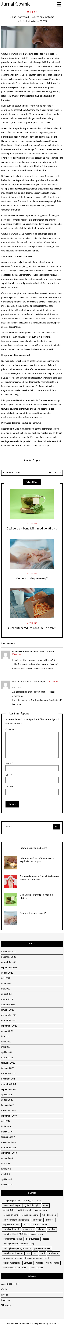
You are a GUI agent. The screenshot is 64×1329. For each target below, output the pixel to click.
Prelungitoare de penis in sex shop (19, 1244)
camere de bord (10, 1215)
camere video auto (29, 1215)
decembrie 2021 (8, 1074)
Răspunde (16, 654)
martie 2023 (7, 999)
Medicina (32, 12)
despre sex (37, 1220)
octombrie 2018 (8, 1148)
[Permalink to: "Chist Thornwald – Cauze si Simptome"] (32, 37)
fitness (26, 1225)
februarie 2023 (8, 1005)
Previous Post (13, 473)
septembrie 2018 (9, 1153)
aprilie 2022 (6, 1052)
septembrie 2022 (9, 1026)
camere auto (41, 1210)
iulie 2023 (5, 978)
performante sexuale (12, 1239)
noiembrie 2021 (8, 1079)
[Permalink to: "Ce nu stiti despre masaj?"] (32, 553)
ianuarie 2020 (7, 1105)
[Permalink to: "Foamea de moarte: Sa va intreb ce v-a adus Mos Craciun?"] (10, 881)
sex (35, 1253)
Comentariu (12, 730)
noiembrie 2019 (8, 1111)
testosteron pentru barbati (37, 1258)
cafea (45, 1205)
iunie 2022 (6, 1042)
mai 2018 (5, 1174)
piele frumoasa (32, 1239)
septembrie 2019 (9, 1116)
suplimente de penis (12, 1258)
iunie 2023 (6, 984)
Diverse (4, 1295)
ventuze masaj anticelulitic (15, 1268)
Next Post (53, 473)
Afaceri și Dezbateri (10, 1284)
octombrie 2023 (8, 962)
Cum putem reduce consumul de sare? (32, 628)
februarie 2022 (8, 1063)
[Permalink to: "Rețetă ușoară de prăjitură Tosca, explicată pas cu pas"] (10, 863)
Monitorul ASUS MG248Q (15, 1234)
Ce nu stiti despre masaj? (32, 578)
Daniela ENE (25, 21)
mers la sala (28, 1229)
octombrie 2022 (8, 1021)
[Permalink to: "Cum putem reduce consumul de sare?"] (32, 603)
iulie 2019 (5, 1121)
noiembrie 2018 (8, 1142)
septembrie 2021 (9, 1089)
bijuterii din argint (32, 1205)
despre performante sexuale (16, 1220)
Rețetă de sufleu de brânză (33, 848)
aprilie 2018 (6, 1180)
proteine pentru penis (13, 1253)
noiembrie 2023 (8, 957)
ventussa (28, 1263)
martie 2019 (7, 1132)
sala (28, 1253)
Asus (39, 1201)
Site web (9, 787)
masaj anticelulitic (11, 1229)
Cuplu (4, 1289)
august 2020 (7, 1100)
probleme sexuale (42, 1249)
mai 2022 (5, 1047)
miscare (41, 1229)
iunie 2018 (6, 1169)
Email (9, 775)
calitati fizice (9, 1210)
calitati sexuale (25, 1210)
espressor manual (11, 1225)
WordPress (54, 1324)
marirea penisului (40, 1225)
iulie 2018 (5, 1164)
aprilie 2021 (6, 1095)
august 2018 (7, 1158)
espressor (50, 1220)
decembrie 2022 (8, 1015)
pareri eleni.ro (37, 1234)
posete (46, 1239)
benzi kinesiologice (11, 1205)
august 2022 (7, 1031)
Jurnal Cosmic (16, 4)
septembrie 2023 (9, 968)
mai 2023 (5, 989)
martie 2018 (7, 1185)
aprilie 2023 (6, 994)
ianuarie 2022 (7, 1068)
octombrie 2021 (8, 1084)
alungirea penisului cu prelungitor (18, 1201)
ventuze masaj (52, 1263)
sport (42, 1253)
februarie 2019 (8, 1137)
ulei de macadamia (11, 1263)
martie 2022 (7, 1058)
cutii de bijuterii (49, 1215)
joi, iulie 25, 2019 (40, 21)
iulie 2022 (5, 1037)
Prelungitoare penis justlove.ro (17, 1249)
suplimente (53, 1253)
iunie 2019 (6, 1127)
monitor (51, 1229)
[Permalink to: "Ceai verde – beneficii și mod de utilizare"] (32, 504)
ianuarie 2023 (7, 1010)
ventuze (39, 1263)
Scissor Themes (22, 1324)
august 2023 (7, 973)
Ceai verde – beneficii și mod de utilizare (32, 528)
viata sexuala (37, 1268)
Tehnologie (6, 1305)
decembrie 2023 (8, 952)
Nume (9, 763)
